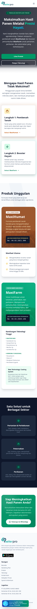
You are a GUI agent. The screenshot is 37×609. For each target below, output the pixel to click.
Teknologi (4, 573)
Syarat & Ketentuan (7, 580)
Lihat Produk (18, 56)
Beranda (4, 565)
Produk (3, 570)
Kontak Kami (5, 575)
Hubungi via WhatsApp (19, 522)
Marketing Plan (6, 568)
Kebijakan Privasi (6, 578)
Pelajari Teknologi (18, 63)
